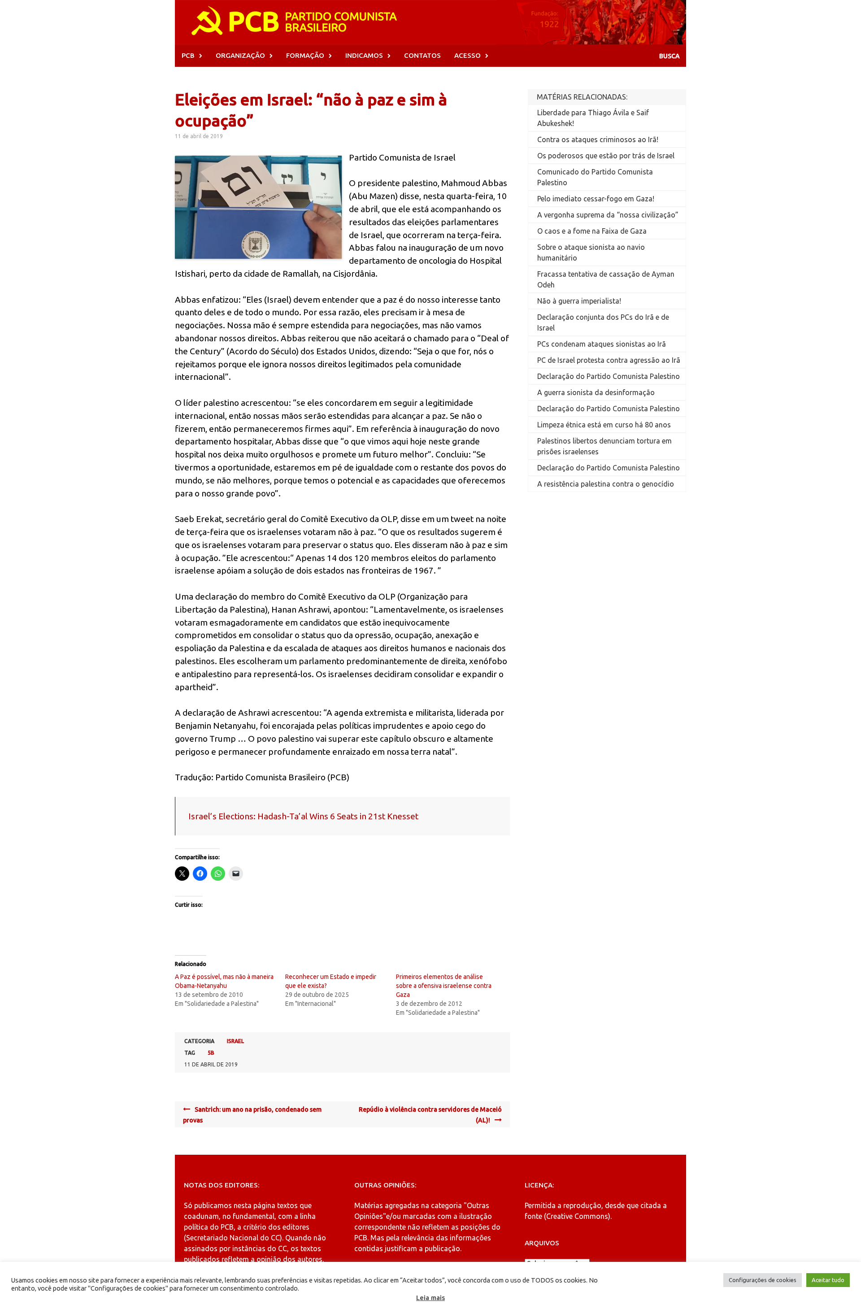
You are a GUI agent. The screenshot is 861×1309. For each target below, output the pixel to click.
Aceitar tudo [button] (828, 1280)
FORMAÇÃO (305, 55)
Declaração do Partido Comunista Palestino (608, 376)
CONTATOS (422, 55)
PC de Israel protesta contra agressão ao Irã (608, 360)
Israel (235, 1041)
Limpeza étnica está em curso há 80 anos (604, 425)
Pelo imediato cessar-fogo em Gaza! (595, 199)
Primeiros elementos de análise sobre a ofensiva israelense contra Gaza (443, 985)
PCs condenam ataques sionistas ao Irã (601, 344)
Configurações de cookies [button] (762, 1280)
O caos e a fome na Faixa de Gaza (592, 231)
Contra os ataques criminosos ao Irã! (597, 139)
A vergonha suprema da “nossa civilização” (607, 215)
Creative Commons (577, 1216)
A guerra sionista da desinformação (596, 392)
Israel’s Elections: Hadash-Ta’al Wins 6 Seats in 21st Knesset (303, 816)
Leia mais (430, 1297)
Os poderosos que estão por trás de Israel (605, 156)
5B (211, 1053)
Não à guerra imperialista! (579, 301)
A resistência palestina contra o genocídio (605, 484)
